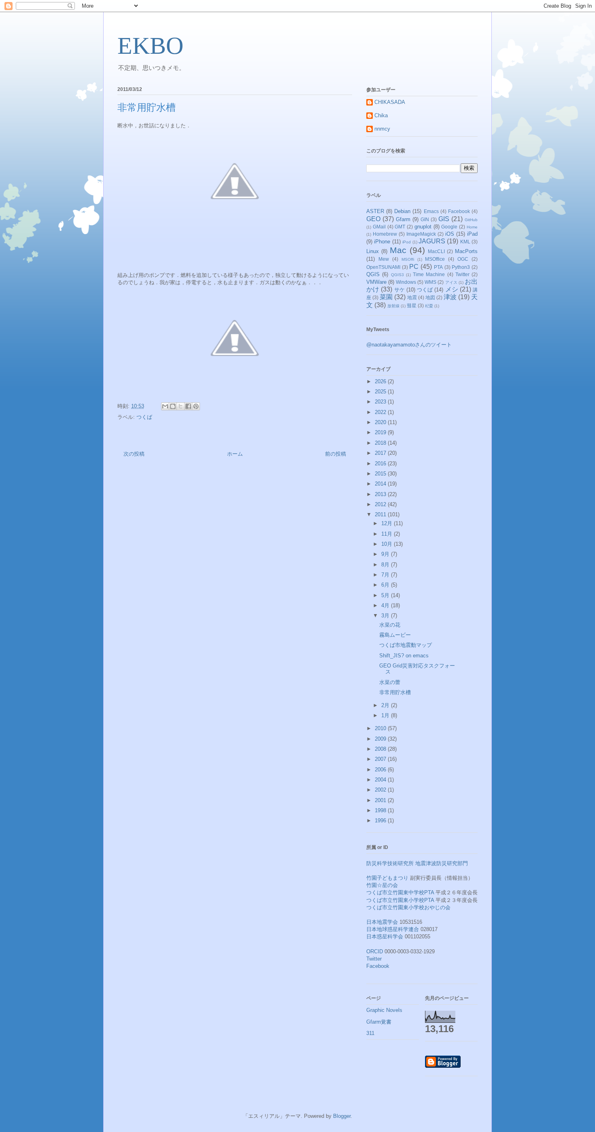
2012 (381, 504)
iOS (449, 234)
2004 (381, 780)
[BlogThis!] (173, 406)
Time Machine (429, 274)
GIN (425, 219)
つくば (144, 417)
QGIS (373, 274)
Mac (398, 250)
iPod (406, 242)
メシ (451, 289)
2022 (381, 412)
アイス (451, 282)
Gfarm (403, 219)
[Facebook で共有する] (188, 406)
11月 (387, 534)
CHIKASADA (389, 102)
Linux (372, 251)
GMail (379, 226)
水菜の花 (389, 625)
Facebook (459, 211)
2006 (381, 770)
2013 (381, 494)
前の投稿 (335, 454)
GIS (443, 218)
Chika (381, 115)
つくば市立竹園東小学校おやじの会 (408, 907)
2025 (381, 392)
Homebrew (385, 234)
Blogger (342, 1116)
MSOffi (408, 259)
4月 (386, 605)
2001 (381, 800)
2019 (381, 432)
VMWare (376, 282)
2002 (381, 790)
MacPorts (466, 251)
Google (449, 226)
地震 (412, 297)
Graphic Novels (384, 1010)
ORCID (374, 951)
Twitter (462, 274)
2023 (381, 402)
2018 (381, 443)
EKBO (150, 45)
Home (472, 227)
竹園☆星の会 (382, 885)
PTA (438, 267)
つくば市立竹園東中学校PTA (400, 892)
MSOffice (435, 259)
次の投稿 (133, 454)
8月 (386, 565)
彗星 (411, 305)
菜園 (386, 297)
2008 (381, 749)
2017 (381, 453)
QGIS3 (397, 274)
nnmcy (382, 129)
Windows (406, 282)
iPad (472, 234)
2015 (381, 474)
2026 (381, 381)
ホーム (235, 454)
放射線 (393, 306)
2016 (381, 463)
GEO (373, 218)
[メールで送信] (165, 406)
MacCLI (436, 251)
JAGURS (432, 241)
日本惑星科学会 (384, 936)
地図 (430, 297)
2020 (381, 422)
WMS (430, 282)
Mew (383, 259)
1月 (386, 715)
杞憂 (429, 306)
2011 (381, 514)
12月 (387, 523)
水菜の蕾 (389, 682)
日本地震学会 (382, 922)
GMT (400, 226)
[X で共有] (180, 406)
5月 (386, 595)
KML (465, 241)
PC (414, 266)
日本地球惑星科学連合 (392, 929)
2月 (386, 705)
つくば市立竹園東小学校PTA (400, 900)
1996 (381, 820)
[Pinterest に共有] (196, 406)
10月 (387, 544)
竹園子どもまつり (387, 878)
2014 (381, 484)
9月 (386, 554)
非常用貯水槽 (395, 692)
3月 (386, 615)
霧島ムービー (395, 635)
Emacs (431, 211)
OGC (462, 259)
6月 (386, 585)
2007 (381, 759)
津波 (450, 297)
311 (370, 1033)
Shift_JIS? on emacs (404, 656)
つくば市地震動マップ (405, 645)
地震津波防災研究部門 (441, 863)
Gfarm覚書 (378, 1022)
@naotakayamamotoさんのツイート (409, 345)
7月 (386, 575)
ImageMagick (421, 234)
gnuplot (422, 227)
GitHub (471, 220)
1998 (381, 810)
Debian (402, 211)
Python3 (461, 267)
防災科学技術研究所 (390, 863)
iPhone (382, 242)
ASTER (375, 211)
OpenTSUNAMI (383, 267)
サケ (399, 290)
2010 (381, 728)
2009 (381, 739)
